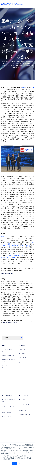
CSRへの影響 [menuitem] (22, 410)
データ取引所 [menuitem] (22, 358)
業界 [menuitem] (20, 362)
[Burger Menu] (31, 4)
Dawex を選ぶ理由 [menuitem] (6, 412)
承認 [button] (15, 463)
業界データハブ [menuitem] (23, 353)
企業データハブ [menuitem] (23, 349)
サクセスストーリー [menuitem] (7, 416)
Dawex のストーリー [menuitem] (24, 399)
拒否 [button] (20, 463)
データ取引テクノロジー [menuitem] (8, 355)
